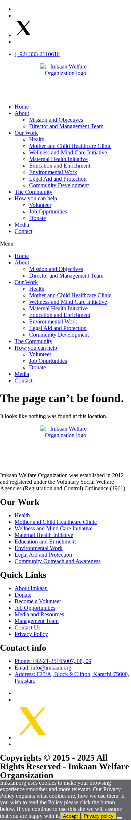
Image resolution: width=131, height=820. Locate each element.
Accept (70, 816)
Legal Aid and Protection (58, 179)
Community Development (59, 185)
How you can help (36, 198)
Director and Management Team (66, 126)
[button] (65, 243)
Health (36, 139)
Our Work (26, 133)
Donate (37, 218)
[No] (119, 818)
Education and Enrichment (59, 165)
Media (22, 224)
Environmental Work (53, 172)
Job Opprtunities (48, 211)
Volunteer (40, 205)
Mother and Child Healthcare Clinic (70, 146)
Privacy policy (99, 816)
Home (22, 106)
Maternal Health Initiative (58, 159)
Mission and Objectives (56, 120)
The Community (33, 192)
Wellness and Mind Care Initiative (68, 152)
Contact (23, 231)
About (22, 113)
